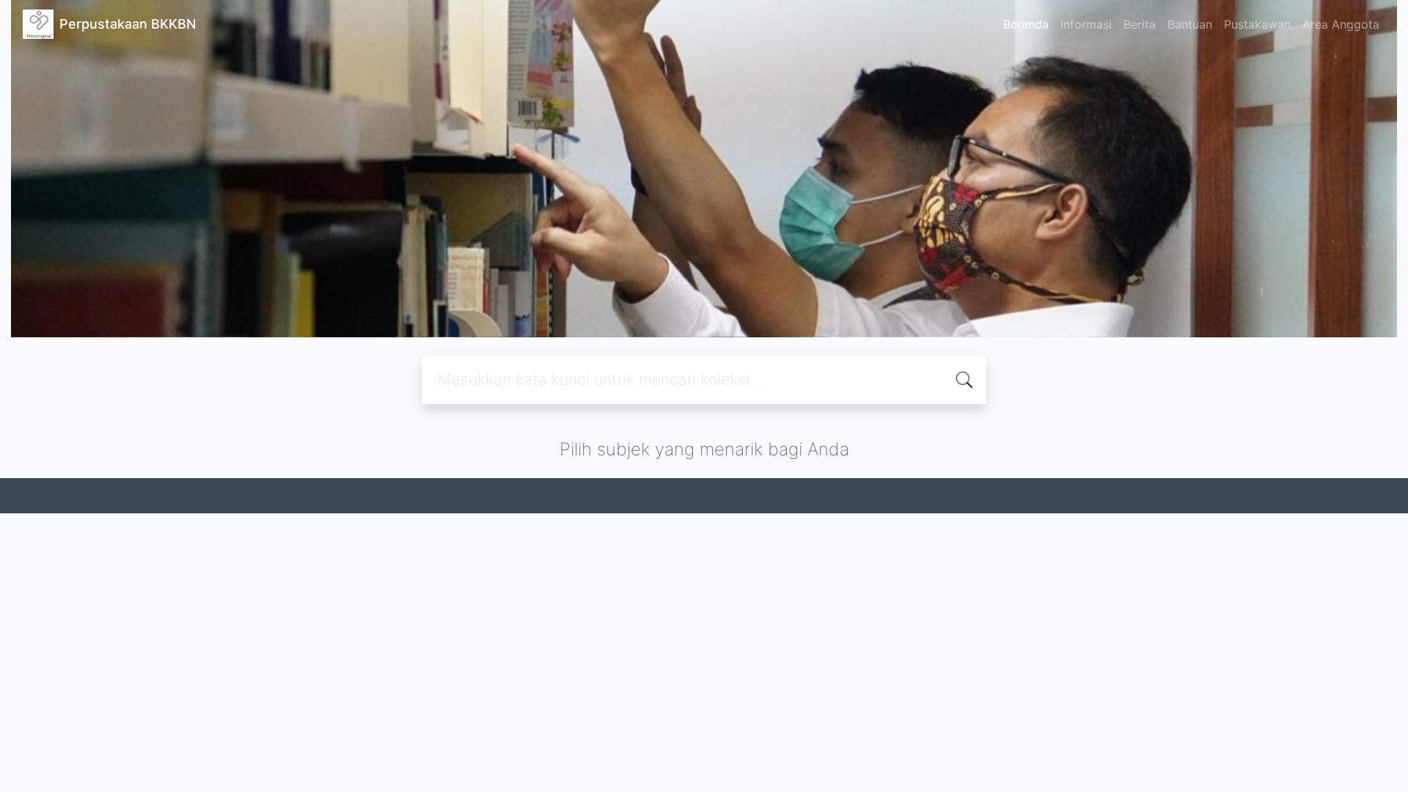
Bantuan (1189, 24)
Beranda (1026, 24)
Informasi (1086, 24)
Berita (1139, 24)
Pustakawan (1257, 24)
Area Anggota (1340, 24)
